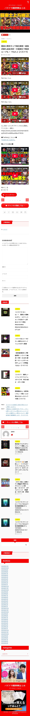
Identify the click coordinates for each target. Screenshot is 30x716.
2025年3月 (4, 581)
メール (4, 273)
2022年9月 (4, 636)
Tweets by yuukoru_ (8, 140)
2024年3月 (4, 603)
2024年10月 (5, 590)
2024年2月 (4, 605)
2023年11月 (4, 610)
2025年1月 (4, 584)
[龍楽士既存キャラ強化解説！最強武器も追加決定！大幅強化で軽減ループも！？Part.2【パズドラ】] (17, 212)
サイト (4, 280)
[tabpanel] (15, 198)
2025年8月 (4, 572)
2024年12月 (5, 586)
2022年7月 (4, 639)
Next (27, 199)
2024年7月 (4, 595)
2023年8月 (4, 616)
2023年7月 (4, 617)
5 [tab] (20, 200)
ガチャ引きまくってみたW (15, 688)
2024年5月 (4, 599)
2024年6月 (4, 597)
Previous (2, 199)
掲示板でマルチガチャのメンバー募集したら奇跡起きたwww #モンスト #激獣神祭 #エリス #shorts (21, 448)
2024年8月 (4, 594)
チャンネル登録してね (15, 205)
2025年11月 (4, 566)
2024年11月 (4, 588)
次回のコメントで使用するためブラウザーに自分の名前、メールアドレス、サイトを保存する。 (14, 289)
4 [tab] (17, 200)
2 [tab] (12, 200)
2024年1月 (4, 606)
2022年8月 (4, 638)
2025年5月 (4, 577)
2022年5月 (4, 643)
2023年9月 (4, 614)
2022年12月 (5, 630)
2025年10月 (5, 568)
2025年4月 (4, 579)
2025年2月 (4, 583)
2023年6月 (4, 619)
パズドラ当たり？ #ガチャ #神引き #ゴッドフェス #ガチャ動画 (21, 341)
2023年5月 (4, 621)
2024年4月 (4, 601)
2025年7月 (4, 573)
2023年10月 (5, 612)
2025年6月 (4, 575)
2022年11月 (4, 632)
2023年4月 (4, 623)
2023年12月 (5, 608)
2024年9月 (4, 592)
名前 (4, 267)
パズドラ (5, 229)
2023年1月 (4, 628)
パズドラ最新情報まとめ (15, 7)
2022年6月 (4, 641)
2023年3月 (4, 625)
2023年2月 (4, 627)
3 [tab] (15, 200)
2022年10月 (5, 634)
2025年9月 (4, 570)
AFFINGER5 (15, 713)
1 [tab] (10, 200)
